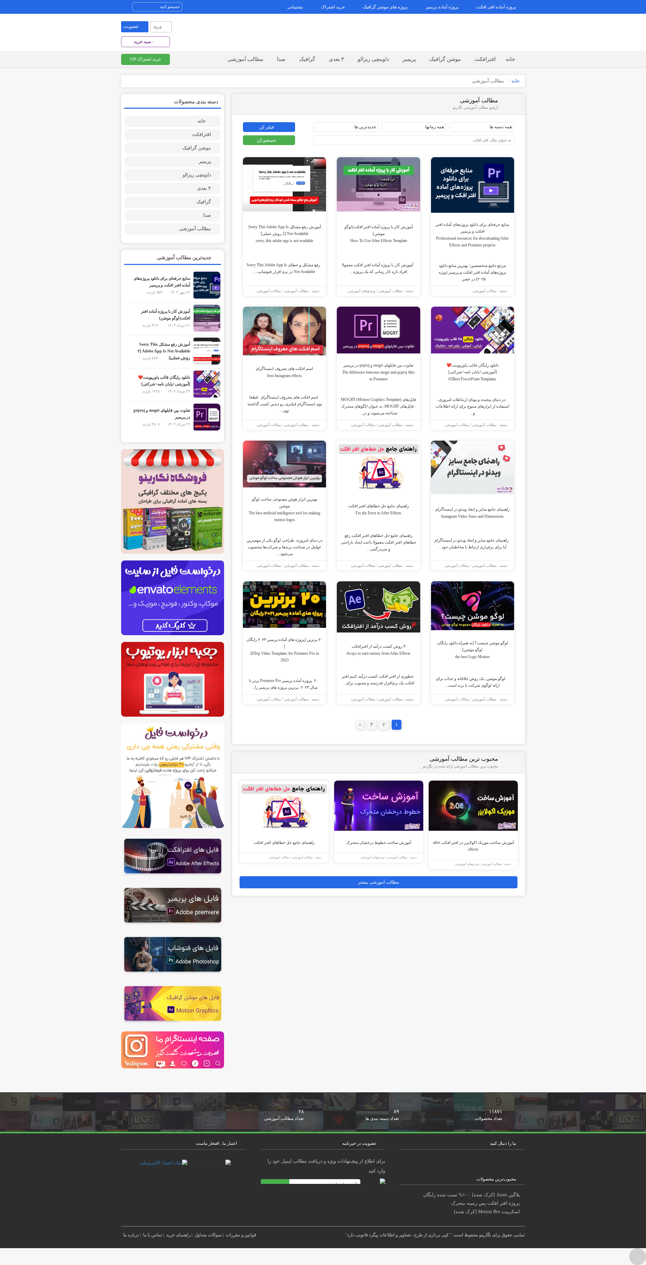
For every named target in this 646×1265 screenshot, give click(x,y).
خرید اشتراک (333, 6)
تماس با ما (152, 1234)
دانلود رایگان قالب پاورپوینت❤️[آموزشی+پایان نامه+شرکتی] (472, 372)
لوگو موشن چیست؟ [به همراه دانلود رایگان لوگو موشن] (472, 650)
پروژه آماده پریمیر (442, 6)
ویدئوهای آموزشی (361, 291)
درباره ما (131, 1234)
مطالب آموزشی (245, 59)
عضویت (131, 26)
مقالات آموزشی (484, 291)
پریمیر (409, 59)
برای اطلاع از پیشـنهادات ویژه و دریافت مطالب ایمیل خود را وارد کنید (326, 1166)
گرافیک (307, 59)
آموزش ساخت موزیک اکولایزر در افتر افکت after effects (473, 846)
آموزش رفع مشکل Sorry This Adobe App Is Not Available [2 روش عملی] (284, 234)
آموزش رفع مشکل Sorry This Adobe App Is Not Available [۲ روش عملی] (164, 351)
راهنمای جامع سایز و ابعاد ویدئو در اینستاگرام (472, 513)
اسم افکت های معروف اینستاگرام (284, 372)
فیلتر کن (266, 127)
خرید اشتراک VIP (145, 59)
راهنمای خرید (178, 1234)
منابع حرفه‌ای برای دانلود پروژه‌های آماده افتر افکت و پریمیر (472, 234)
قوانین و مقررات (241, 1234)
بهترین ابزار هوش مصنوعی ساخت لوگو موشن (284, 509)
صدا (281, 59)
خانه (510, 59)
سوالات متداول (208, 1234)
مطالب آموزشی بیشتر (378, 882)
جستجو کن (266, 140)
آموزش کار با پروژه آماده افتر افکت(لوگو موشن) (379, 234)
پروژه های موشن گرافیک (385, 6)
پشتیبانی (295, 6)
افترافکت (485, 59)
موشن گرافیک (445, 59)
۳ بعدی (336, 59)
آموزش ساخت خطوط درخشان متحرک (378, 842)
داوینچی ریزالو (373, 59)
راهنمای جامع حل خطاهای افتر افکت (378, 509)
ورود (157, 26)
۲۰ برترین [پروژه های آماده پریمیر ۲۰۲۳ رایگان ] (284, 649)
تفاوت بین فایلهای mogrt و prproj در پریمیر (378, 372)
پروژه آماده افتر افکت (496, 6)
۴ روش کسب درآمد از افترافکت (378, 650)
